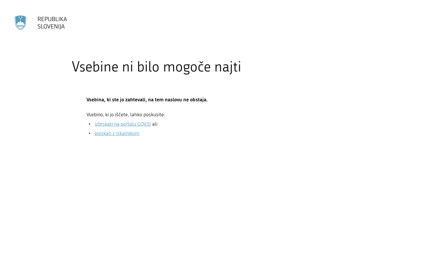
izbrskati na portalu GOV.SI (123, 124)
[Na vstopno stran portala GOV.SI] (41, 23)
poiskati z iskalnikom (117, 133)
